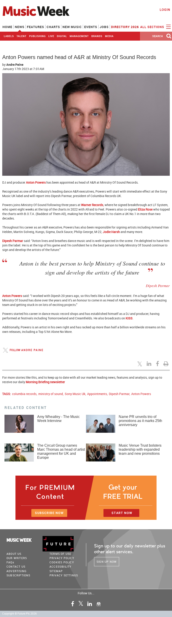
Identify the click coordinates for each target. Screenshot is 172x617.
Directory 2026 (125, 27)
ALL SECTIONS (152, 27)
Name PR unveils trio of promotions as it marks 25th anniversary (140, 421)
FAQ (10, 562)
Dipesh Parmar (119, 394)
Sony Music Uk (75, 394)
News (19, 27)
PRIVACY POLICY (61, 558)
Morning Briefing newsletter (45, 382)
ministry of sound (50, 394)
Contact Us (15, 566)
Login (165, 9)
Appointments (97, 394)
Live (51, 36)
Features (35, 27)
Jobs (104, 27)
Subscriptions (18, 575)
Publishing (37, 36)
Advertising (16, 571)
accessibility (60, 566)
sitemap (56, 571)
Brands (96, 36)
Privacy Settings (63, 575)
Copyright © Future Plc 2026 (19, 613)
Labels (9, 36)
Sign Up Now (107, 561)
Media (109, 36)
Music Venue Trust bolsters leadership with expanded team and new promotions (140, 449)
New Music (72, 27)
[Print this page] (166, 363)
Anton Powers (141, 394)
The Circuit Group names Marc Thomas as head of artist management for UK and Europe (61, 451)
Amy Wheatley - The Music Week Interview (58, 419)
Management (79, 36)
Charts (53, 27)
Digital (62, 36)
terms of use (60, 554)
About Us (14, 554)
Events (90, 27)
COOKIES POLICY (61, 562)
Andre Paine (14, 64)
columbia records (24, 394)
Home (7, 27)
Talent (21, 36)
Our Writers (16, 558)
